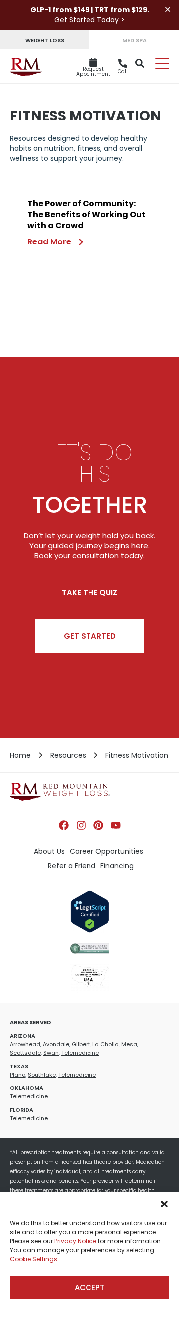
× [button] (167, 9)
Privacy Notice (75, 1241)
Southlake (42, 1075)
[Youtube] (116, 825)
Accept (89, 1287)
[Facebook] (64, 825)
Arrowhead (25, 1044)
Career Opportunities (106, 851)
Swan (51, 1053)
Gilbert (81, 1044)
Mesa (129, 1044)
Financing (117, 866)
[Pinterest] (98, 825)
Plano (17, 1075)
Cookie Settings (33, 1259)
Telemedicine (80, 1053)
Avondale (56, 1044)
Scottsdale (25, 1053)
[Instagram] (81, 825)
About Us (49, 851)
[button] (164, 1204)
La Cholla (105, 1044)
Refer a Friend (71, 866)
